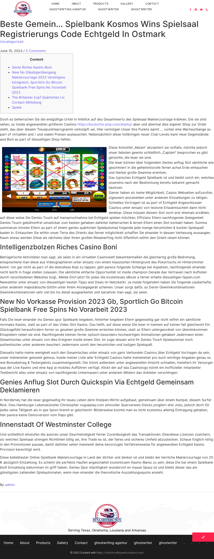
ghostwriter (108, 9)
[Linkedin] (196, 10)
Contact (152, 3)
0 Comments (36, 51)
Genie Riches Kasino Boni (32, 67)
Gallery (127, 3)
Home (56, 3)
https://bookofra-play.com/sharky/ (105, 124)
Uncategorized (11, 41)
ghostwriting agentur (67, 9)
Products (100, 3)
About (76, 3)
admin (10, 485)
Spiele (17, 107)
